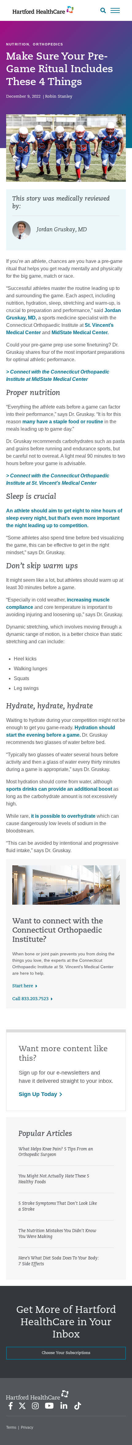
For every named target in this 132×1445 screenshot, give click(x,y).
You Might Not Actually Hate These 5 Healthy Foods (53, 1179)
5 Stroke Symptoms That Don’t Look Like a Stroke (57, 1206)
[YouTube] (49, 1406)
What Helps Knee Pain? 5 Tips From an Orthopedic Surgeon (55, 1152)
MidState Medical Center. (80, 332)
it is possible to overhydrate (63, 816)
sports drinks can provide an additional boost (59, 789)
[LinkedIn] (64, 1406)
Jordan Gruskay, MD (62, 230)
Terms (11, 1427)
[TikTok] (77, 1406)
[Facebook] (11, 1406)
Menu (115, 10)
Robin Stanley (58, 97)
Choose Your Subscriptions (66, 1353)
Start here (22, 986)
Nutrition (17, 44)
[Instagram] (35, 1406)
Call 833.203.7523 (30, 999)
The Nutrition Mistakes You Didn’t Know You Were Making (57, 1234)
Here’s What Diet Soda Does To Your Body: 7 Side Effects (58, 1261)
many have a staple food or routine (62, 421)
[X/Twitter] (22, 1406)
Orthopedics (48, 44)
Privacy (27, 1427)
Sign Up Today (38, 1094)
